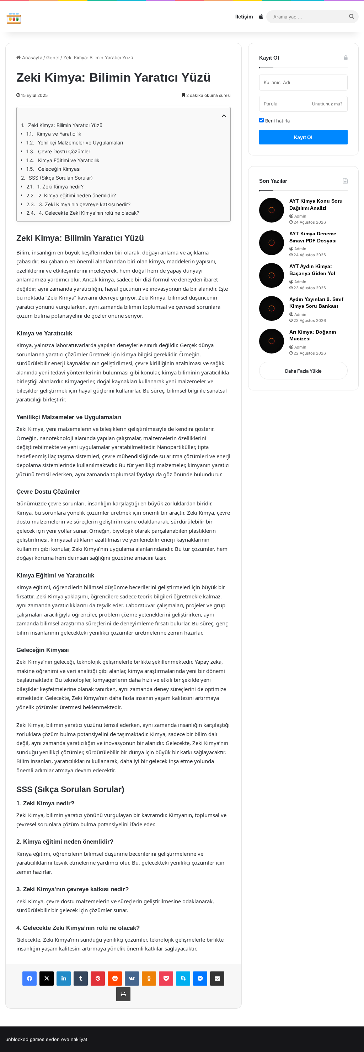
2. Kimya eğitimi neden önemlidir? (77, 195)
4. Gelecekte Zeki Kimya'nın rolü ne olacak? (89, 213)
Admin (300, 216)
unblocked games (24, 1039)
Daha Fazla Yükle (303, 371)
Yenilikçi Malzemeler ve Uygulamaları (80, 142)
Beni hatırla (277, 121)
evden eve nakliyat (66, 1039)
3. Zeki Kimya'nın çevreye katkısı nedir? (84, 204)
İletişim (244, 16)
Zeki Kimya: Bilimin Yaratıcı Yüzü (65, 125)
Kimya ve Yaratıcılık (59, 134)
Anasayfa (31, 57)
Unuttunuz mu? (327, 103)
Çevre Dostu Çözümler (64, 151)
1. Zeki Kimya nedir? (60, 186)
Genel (52, 57)
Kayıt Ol (303, 137)
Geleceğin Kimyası (59, 169)
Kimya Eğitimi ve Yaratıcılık (69, 160)
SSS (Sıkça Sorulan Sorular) (61, 178)
